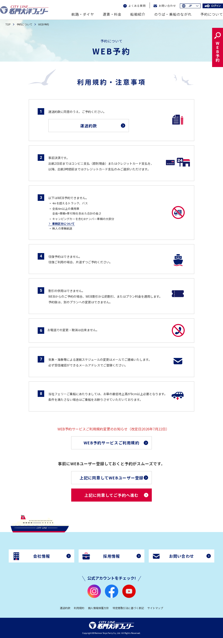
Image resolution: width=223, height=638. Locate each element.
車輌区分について (63, 224)
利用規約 (79, 608)
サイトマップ (155, 608)
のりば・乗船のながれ (173, 14)
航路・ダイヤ (82, 14)
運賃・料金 (112, 14)
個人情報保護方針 (98, 608)
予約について (211, 14)
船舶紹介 (137, 14)
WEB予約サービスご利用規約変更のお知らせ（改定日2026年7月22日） (99, 428)
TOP (8, 24)
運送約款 (65, 608)
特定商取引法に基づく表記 (128, 608)
